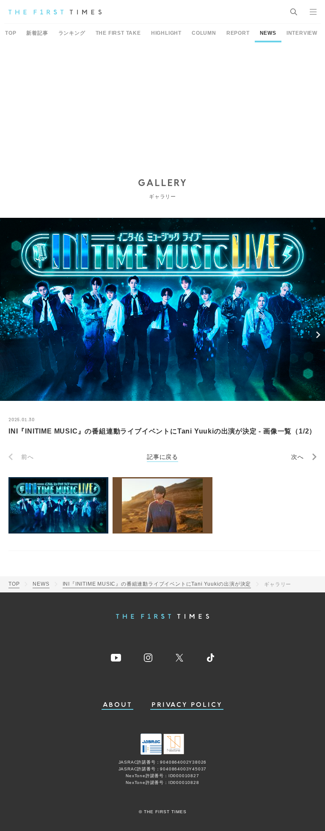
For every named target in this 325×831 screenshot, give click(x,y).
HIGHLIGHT (166, 33)
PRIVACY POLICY (186, 705)
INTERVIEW (301, 33)
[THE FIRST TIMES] (55, 11)
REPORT (238, 33)
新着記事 (37, 33)
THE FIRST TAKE (118, 33)
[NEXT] (318, 335)
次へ (297, 456)
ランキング (71, 33)
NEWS (268, 33)
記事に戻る (162, 456)
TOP (10, 33)
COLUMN (204, 33)
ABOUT (117, 705)
